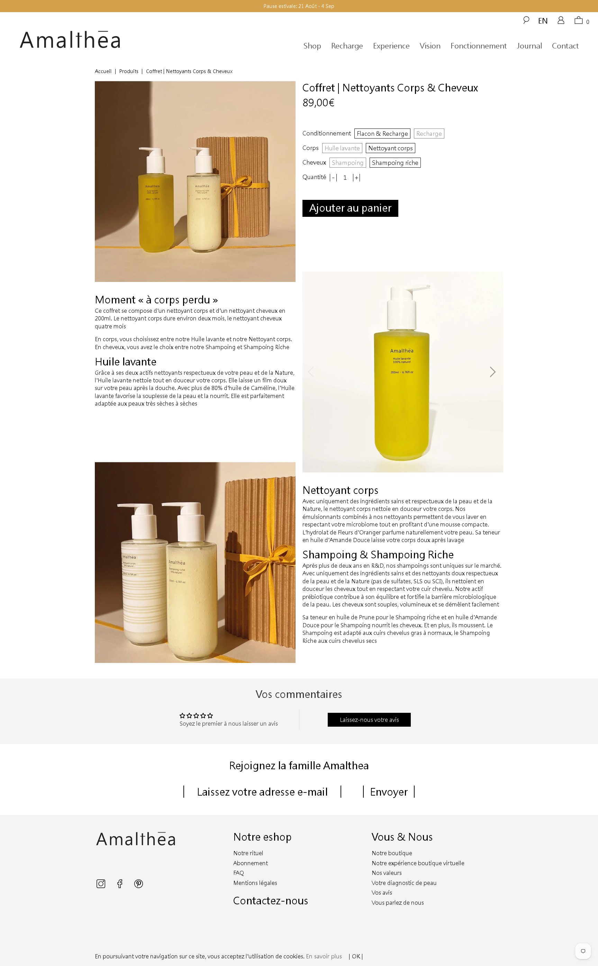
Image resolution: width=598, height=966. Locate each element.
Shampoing (348, 162)
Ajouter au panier (350, 207)
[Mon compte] (560, 22)
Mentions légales (255, 882)
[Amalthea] (92, 39)
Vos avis (382, 892)
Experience (391, 45)
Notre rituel (248, 853)
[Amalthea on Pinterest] (138, 885)
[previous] (313, 372)
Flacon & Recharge (382, 133)
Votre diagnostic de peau (404, 882)
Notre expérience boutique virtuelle (418, 863)
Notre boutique (392, 853)
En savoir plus (324, 956)
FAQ (238, 872)
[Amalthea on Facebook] (120, 885)
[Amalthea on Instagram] (102, 885)
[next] (492, 372)
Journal (529, 45)
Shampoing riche (395, 162)
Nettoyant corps (390, 148)
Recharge (347, 45)
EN (543, 20)
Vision (430, 45)
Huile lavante (342, 148)
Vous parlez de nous (398, 902)
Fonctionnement (479, 45)
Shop (312, 45)
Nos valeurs (387, 872)
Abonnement (250, 863)
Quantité (314, 177)
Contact (565, 45)
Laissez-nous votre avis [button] (369, 719)
